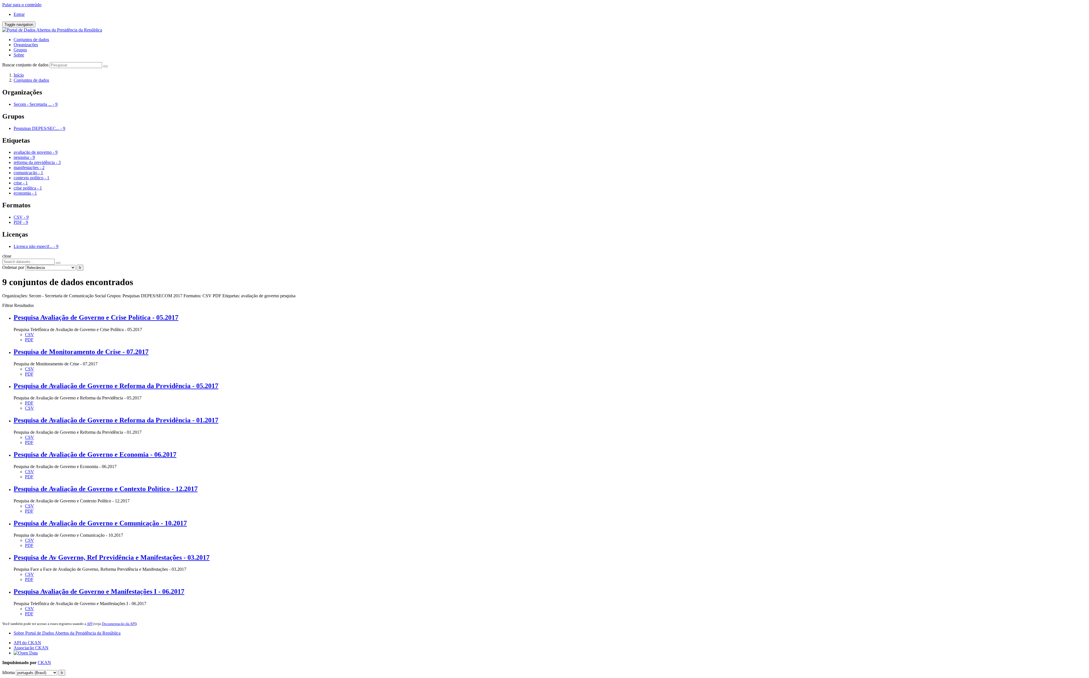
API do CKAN (27, 642)
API (89, 624)
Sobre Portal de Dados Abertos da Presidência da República (67, 633)
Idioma (8, 672)
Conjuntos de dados (31, 39)
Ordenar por (13, 267)
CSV (29, 334)
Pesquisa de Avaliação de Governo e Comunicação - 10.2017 (100, 523)
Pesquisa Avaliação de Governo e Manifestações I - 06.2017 (99, 591)
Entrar (19, 14)
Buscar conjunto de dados (25, 64)
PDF (29, 339)
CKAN (44, 662)
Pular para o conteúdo (21, 4)
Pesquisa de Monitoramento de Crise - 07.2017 (81, 351)
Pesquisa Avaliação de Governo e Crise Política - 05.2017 (96, 317)
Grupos (20, 49)
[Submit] (105, 66)
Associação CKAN (31, 647)
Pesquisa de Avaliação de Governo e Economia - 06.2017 (95, 454)
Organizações (26, 44)
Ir (80, 268)
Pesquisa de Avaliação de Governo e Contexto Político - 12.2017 (106, 488)
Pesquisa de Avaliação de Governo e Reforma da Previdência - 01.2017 (116, 420)
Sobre (19, 54)
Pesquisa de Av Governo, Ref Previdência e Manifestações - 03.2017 (112, 557)
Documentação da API (119, 624)
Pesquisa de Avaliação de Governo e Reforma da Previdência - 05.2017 (116, 385)
